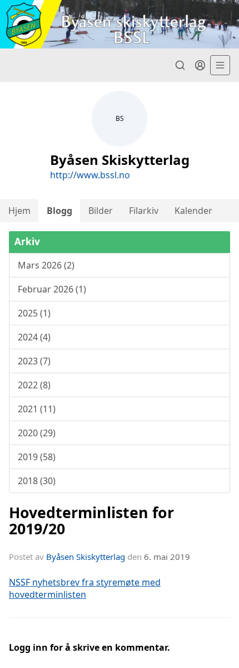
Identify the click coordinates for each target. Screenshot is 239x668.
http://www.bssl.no (90, 175)
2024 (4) (34, 337)
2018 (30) (37, 481)
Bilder (100, 210)
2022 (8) (34, 385)
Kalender (193, 210)
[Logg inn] (200, 65)
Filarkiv (143, 210)
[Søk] (180, 65)
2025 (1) (34, 313)
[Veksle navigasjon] (220, 65)
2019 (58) (37, 457)
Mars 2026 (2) (46, 265)
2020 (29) (37, 433)
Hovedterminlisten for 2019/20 (91, 520)
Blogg (59, 210)
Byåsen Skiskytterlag (85, 556)
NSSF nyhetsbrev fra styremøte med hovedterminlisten (85, 588)
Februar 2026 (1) (52, 289)
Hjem (19, 210)
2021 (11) (37, 409)
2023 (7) (34, 361)
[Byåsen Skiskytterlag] (119, 24)
